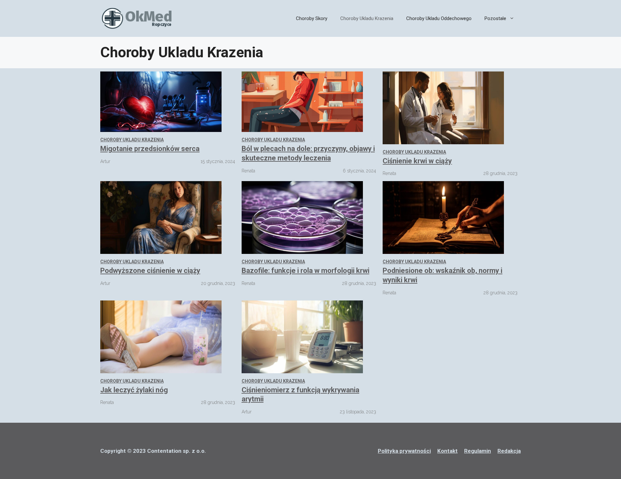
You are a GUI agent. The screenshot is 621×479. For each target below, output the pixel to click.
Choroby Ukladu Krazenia (366, 18)
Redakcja (509, 451)
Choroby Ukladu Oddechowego (439, 18)
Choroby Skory (311, 18)
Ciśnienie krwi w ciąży (417, 161)
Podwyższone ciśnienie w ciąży (150, 271)
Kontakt (447, 451)
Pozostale (495, 18)
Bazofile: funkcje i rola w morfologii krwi (305, 271)
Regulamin (477, 451)
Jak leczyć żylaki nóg (134, 390)
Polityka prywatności (404, 451)
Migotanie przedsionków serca (150, 149)
